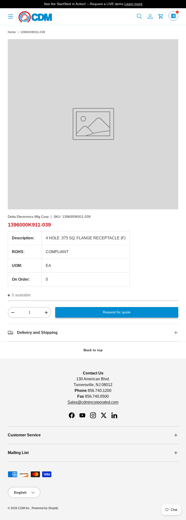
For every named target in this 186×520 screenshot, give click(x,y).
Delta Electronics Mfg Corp (28, 217)
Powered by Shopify (45, 508)
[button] (160, 16)
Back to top (93, 350)
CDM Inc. (24, 508)
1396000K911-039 (32, 32)
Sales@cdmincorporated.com (93, 402)
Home (12, 32)
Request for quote (117, 312)
